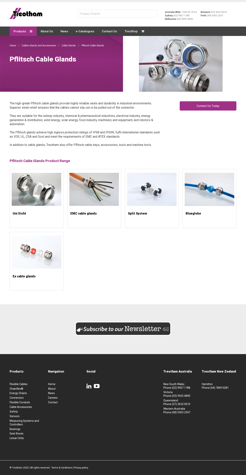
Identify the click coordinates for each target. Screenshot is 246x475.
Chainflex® (16, 388)
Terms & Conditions (61, 467)
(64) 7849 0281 (219, 387)
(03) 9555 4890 (185, 19)
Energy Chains (18, 393)
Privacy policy (81, 467)
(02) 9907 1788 (181, 15)
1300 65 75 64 (189, 12)
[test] (26, 13)
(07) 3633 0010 (219, 12)
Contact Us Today (208, 106)
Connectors (17, 397)
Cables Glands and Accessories (39, 45)
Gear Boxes (16, 433)
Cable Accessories (21, 406)
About (52, 388)
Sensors (15, 416)
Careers (53, 397)
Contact (53, 402)
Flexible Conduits (20, 402)
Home (13, 45)
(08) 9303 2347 (215, 15)
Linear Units (17, 438)
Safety (14, 411)
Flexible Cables (18, 384)
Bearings (15, 429)
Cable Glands (69, 45)
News (51, 393)
